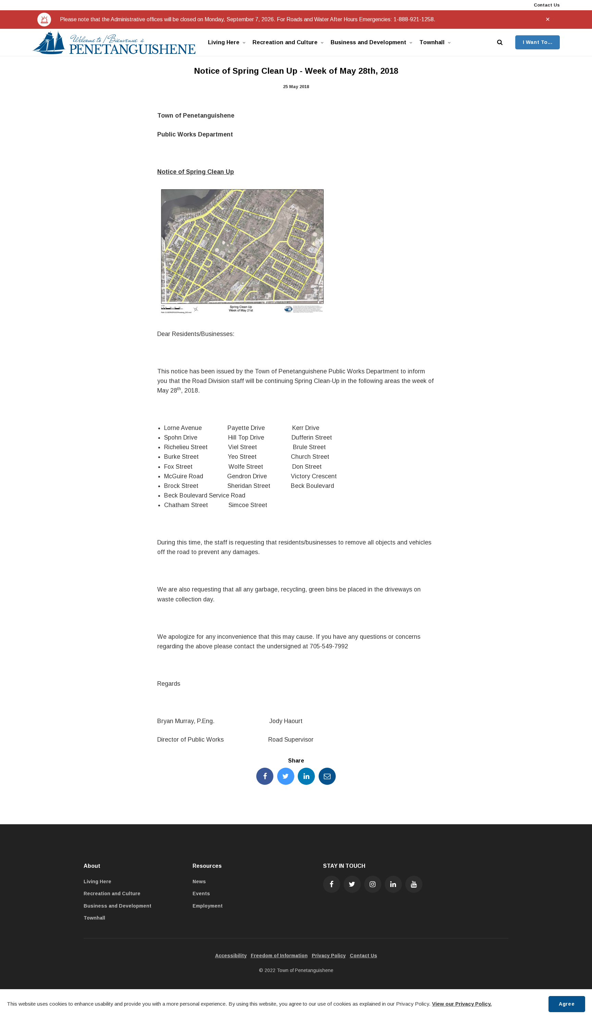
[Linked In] (393, 884)
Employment (208, 906)
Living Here (223, 42)
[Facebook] (331, 884)
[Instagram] (372, 884)
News (199, 881)
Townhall (432, 42)
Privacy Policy (329, 955)
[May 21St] (242, 315)
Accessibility (231, 955)
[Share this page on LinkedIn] (306, 776)
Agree (567, 1004)
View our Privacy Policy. (462, 1004)
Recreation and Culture (285, 42)
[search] (500, 42)
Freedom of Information (279, 955)
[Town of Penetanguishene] (114, 42)
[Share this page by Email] (327, 776)
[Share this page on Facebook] (264, 776)
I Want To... (538, 42)
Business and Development (368, 42)
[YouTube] (413, 884)
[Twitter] (352, 884)
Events (201, 893)
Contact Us (546, 5)
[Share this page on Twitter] (285, 776)
